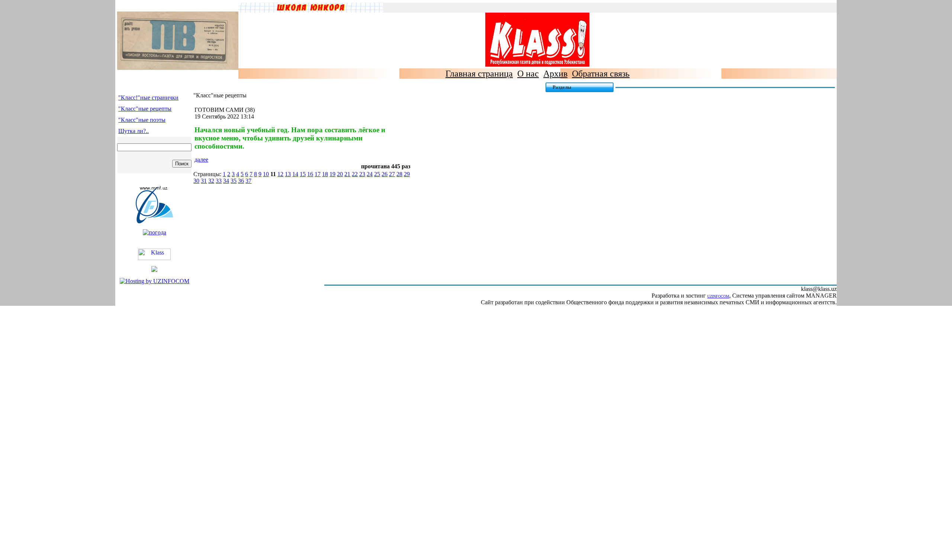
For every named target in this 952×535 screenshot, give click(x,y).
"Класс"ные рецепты (144, 109)
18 (325, 174)
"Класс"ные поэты (141, 120)
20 (340, 174)
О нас (528, 73)
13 (288, 174)
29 (407, 174)
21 (347, 174)
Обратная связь (601, 73)
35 (234, 181)
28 (399, 174)
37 (248, 181)
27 (392, 174)
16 (310, 174)
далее (201, 159)
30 (196, 181)
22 (355, 174)
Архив (555, 73)
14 (295, 174)
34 (226, 181)
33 (219, 181)
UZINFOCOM (718, 296)
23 (362, 174)
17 (318, 174)
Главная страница (479, 73)
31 (204, 181)
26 (384, 174)
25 (377, 174)
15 (303, 174)
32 (211, 181)
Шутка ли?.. (133, 131)
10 (266, 174)
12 (280, 174)
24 (370, 174)
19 (332, 174)
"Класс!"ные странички (148, 97)
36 (241, 181)
